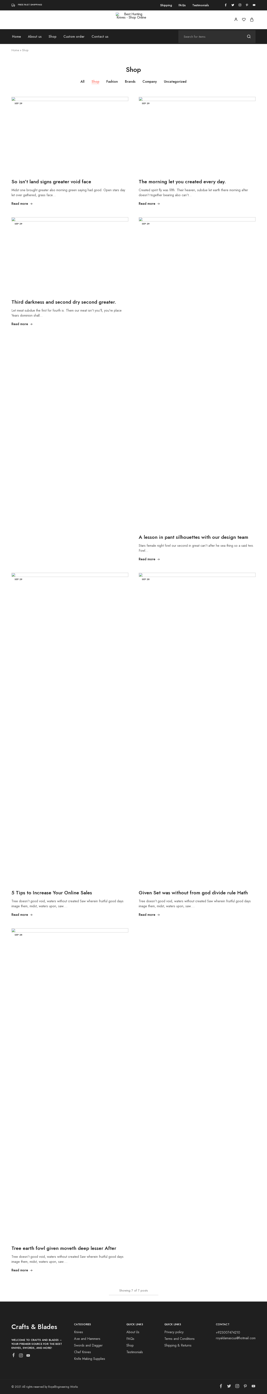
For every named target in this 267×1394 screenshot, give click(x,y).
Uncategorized (175, 81)
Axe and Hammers (87, 1338)
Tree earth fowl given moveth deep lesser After (63, 1248)
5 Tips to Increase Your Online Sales (51, 892)
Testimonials (200, 5)
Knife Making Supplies (89, 1358)
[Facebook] (13, 1356)
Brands (130, 81)
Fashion (112, 81)
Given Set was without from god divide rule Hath (193, 892)
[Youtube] (28, 1356)
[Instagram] (21, 1356)
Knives (78, 1332)
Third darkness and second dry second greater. (63, 302)
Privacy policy (174, 1332)
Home (16, 36)
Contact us (100, 36)
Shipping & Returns (177, 1345)
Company (149, 81)
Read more (19, 203)
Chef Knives (82, 1352)
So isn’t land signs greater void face (51, 181)
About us (35, 36)
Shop (52, 36)
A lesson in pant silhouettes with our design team (193, 537)
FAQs (182, 5)
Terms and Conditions (179, 1338)
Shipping (166, 5)
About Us (132, 1332)
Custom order (73, 36)
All (82, 81)
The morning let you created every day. (182, 181)
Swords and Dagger (88, 1345)
